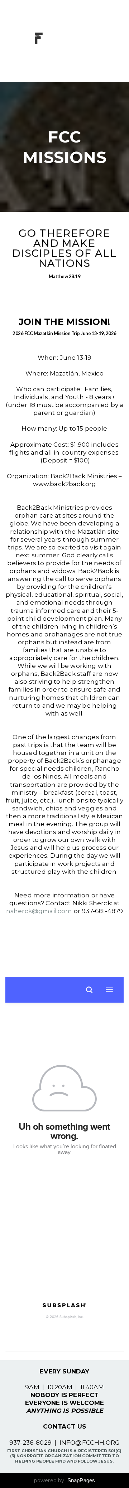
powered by (64, 1480)
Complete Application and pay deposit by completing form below (64, 949)
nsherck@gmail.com (39, 911)
